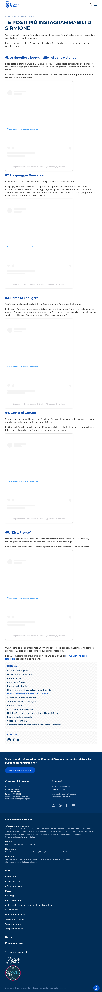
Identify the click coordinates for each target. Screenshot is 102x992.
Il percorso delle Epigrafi (19, 717)
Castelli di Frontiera (17, 721)
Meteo (8, 891)
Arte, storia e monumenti (17, 826)
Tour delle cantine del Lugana (22, 701)
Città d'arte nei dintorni (15, 852)
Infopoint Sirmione (14, 886)
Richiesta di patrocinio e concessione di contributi (28, 905)
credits (63, 988)
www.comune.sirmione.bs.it (16, 796)
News (8, 937)
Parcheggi (10, 895)
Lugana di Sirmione (46, 859)
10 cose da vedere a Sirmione (21, 698)
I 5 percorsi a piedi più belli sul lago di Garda (29, 690)
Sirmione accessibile (15, 914)
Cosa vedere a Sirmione (18, 820)
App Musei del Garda (44, 829)
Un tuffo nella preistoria (15, 837)
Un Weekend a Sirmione (19, 674)
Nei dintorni (10, 849)
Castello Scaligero (12, 831)
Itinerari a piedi (15, 678)
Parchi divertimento (53, 852)
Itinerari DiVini (14, 705)
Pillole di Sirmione (62, 859)
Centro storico (11, 859)
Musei (41, 852)
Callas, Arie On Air (16, 682)
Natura (8, 841)
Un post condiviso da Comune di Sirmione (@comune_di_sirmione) (39, 167)
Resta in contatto (13, 900)
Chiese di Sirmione (29, 831)
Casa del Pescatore (83, 829)
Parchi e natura (69, 852)
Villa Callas (30, 837)
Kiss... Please (89, 831)
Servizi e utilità (12, 910)
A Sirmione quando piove (20, 709)
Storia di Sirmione (73, 834)
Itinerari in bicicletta (17, 686)
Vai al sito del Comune (20, 770)
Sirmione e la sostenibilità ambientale (21, 862)
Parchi (7, 844)
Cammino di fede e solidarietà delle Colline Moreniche (34, 725)
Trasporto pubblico (14, 928)
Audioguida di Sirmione (64, 829)
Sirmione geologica (19, 844)
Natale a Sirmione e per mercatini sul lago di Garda (33, 713)
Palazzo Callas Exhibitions (54, 834)
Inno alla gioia (77, 831)
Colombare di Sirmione (27, 859)
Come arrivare (12, 877)
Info (7, 871)
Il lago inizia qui (12, 881)
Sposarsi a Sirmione (14, 919)
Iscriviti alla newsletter (61, 796)
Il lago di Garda (32, 852)
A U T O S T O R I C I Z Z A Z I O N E (20, 829)
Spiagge (31, 844)
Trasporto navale (13, 924)
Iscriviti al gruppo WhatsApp (64, 794)
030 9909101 (60, 789)
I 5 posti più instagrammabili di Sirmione (27, 694)
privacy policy (52, 988)
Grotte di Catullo (63, 831)
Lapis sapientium (12, 834)
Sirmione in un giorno (18, 670)
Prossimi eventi (14, 943)
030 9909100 (65, 787)
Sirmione (9, 856)
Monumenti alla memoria (31, 834)
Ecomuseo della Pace (46, 831)
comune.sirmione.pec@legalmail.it (19, 799)
